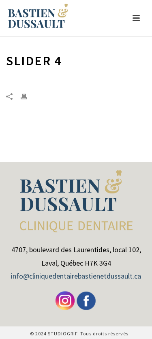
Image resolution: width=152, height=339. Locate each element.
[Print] (28, 96)
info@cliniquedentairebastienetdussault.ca (76, 276)
